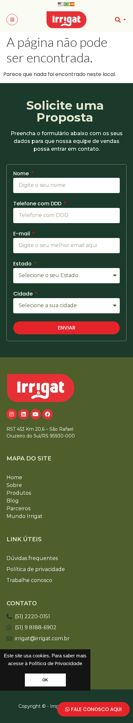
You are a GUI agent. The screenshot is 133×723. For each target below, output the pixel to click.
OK (45, 680)
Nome (21, 174)
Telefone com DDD (38, 204)
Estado (23, 264)
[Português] (66, 3)
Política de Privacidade (55, 663)
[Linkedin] (23, 414)
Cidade (23, 294)
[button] (12, 19)
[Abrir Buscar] (124, 19)
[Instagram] (11, 414)
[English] (61, 3)
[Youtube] (35, 414)
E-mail (22, 234)
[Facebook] (47, 414)
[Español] (72, 3)
